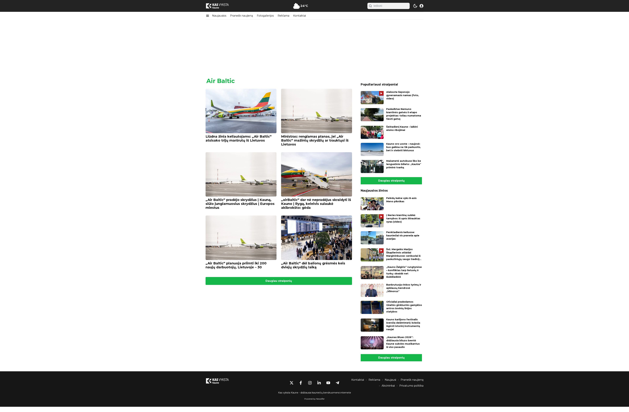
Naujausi (390, 379)
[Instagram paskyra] (310, 383)
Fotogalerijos (265, 15)
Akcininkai (388, 385)
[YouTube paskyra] (328, 383)
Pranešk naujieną (241, 15)
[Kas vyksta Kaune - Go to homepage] (220, 381)
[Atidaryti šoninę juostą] (208, 16)
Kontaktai (299, 15)
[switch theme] (415, 6)
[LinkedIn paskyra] (319, 383)
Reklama (283, 15)
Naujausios (219, 15)
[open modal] (421, 6)
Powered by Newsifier (314, 399)
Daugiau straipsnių (279, 280)
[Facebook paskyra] (301, 383)
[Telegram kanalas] (337, 383)
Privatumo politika (411, 385)
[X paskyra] (292, 383)
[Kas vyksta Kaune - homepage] (220, 6)
